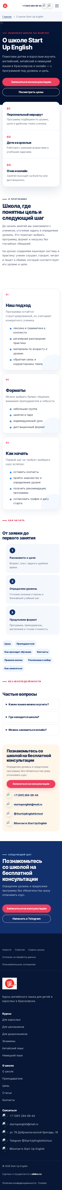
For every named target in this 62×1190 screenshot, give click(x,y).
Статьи (7, 1092)
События (20, 949)
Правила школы (13, 660)
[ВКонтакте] (50, 5)
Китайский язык (12, 1048)
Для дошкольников (14, 1034)
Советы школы (36, 949)
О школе (7, 1071)
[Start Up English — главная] (11, 5)
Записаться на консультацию (31, 82)
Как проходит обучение (17, 652)
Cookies (42, 1183)
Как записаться (13, 668)
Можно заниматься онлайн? (28, 729)
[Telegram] (44, 5)
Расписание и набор (39, 660)
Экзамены (8, 1041)
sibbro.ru (36, 1174)
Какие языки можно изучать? (29, 704)
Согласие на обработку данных (19, 957)
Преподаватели (25, 643)
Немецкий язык (12, 1055)
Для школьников (13, 1026)
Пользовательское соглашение (19, 964)
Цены (7, 643)
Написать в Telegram (27, 918)
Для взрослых (11, 1019)
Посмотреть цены (31, 92)
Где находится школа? (24, 717)
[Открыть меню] (56, 6)
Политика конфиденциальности (19, 1183)
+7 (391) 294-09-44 (31, 6)
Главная (7, 16)
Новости (6, 949)
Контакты (42, 652)
